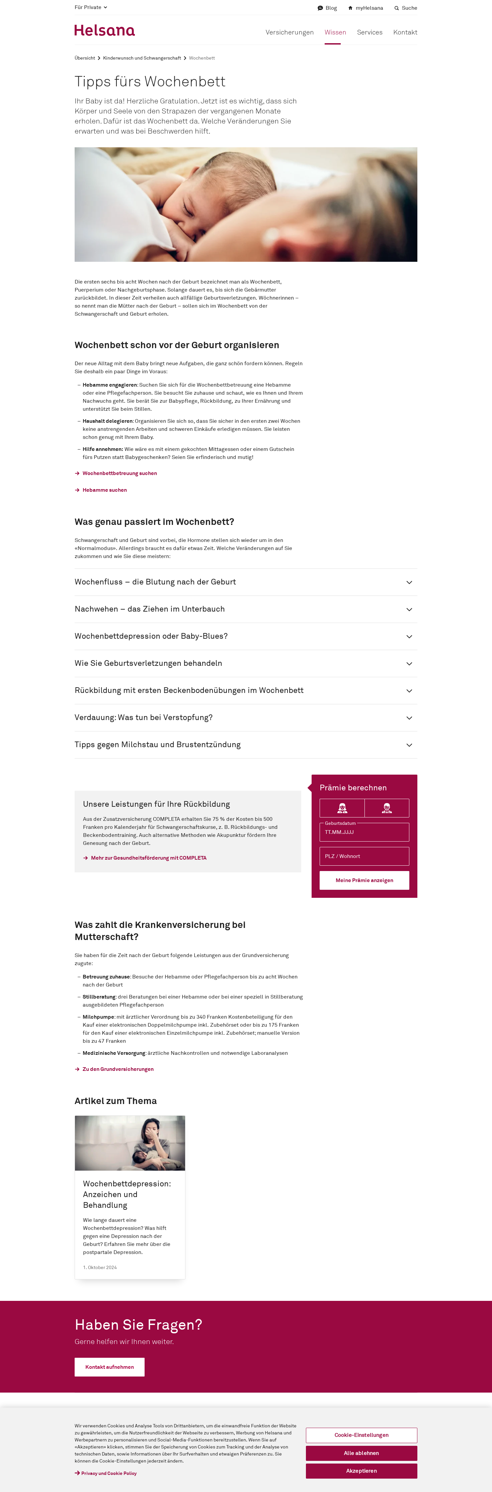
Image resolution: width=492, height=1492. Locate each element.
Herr (387, 808)
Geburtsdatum (340, 823)
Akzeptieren (361, 1471)
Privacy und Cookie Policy (109, 1473)
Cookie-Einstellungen (362, 1435)
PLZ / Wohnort (342, 856)
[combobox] (364, 856)
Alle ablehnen (361, 1453)
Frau (342, 808)
